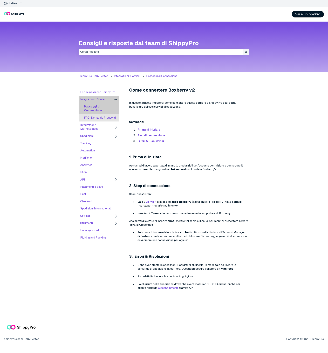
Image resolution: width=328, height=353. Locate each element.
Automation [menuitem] (87, 150)
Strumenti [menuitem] (86, 223)
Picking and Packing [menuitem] (93, 237)
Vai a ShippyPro (307, 14)
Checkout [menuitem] (86, 201)
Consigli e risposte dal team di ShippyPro (139, 43)
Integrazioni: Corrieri (127, 76)
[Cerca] (246, 52)
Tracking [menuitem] (85, 143)
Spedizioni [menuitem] (86, 136)
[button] (116, 99)
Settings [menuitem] (85, 216)
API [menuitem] (82, 179)
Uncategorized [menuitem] (89, 230)
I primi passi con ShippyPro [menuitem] (97, 92)
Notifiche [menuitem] (86, 157)
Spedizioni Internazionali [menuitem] (95, 208)
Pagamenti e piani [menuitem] (91, 187)
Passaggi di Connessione (161, 76)
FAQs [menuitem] (83, 172)
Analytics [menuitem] (86, 165)
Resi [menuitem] (83, 194)
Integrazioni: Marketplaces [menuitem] (89, 127)
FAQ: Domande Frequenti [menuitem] (100, 117)
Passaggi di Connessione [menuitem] (93, 108)
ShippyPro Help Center (93, 76)
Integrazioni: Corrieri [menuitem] (93, 99)
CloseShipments (168, 288)
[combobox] (161, 52)
